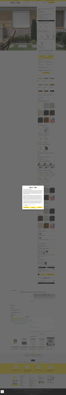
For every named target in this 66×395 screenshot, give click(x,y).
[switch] (2, 392)
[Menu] (3, 390)
